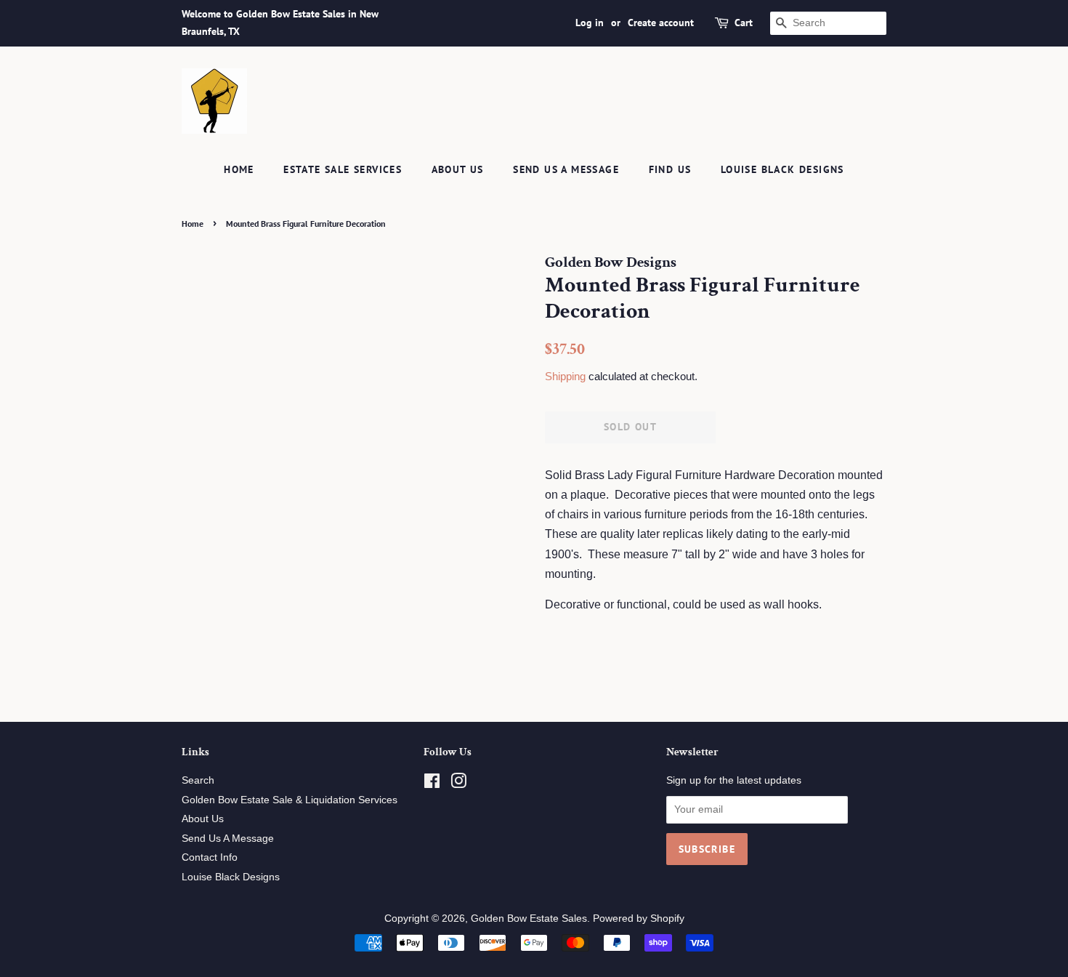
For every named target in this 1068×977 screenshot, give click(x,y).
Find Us (670, 169)
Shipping (565, 376)
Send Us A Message (566, 169)
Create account (661, 22)
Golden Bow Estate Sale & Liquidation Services (289, 800)
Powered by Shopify (638, 918)
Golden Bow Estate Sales (529, 918)
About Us (458, 169)
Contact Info (210, 857)
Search (198, 780)
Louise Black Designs (782, 169)
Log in (589, 22)
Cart (744, 22)
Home (239, 169)
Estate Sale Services (342, 169)
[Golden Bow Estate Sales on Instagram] (458, 784)
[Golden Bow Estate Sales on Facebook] (432, 784)
